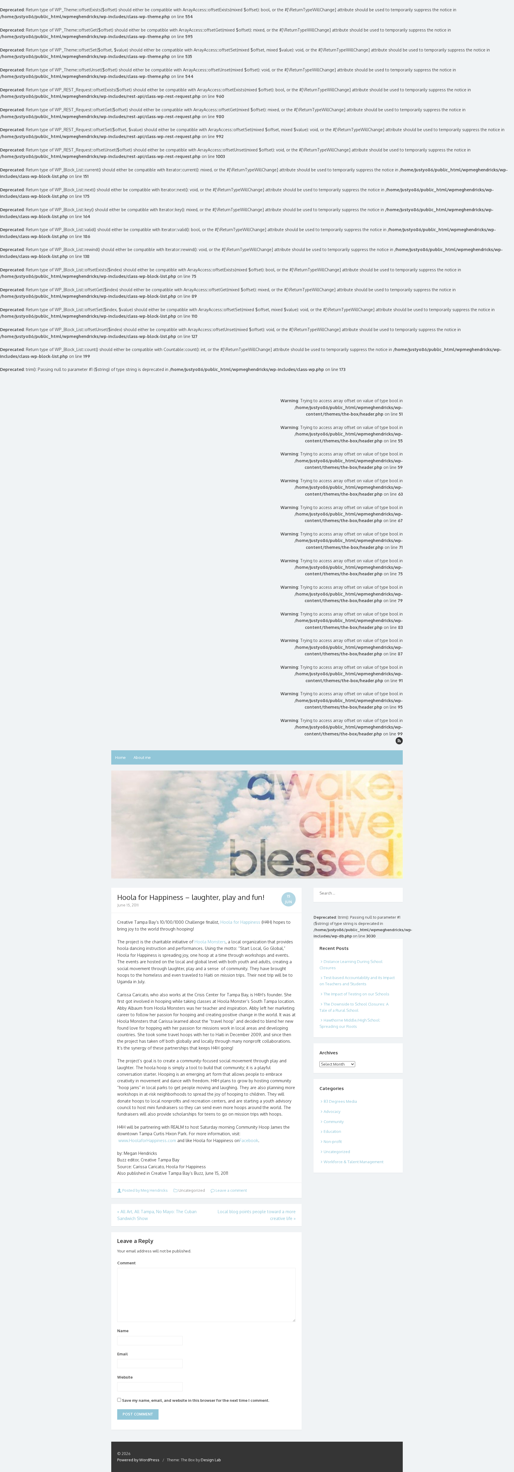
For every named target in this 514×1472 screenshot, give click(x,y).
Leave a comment (231, 1190)
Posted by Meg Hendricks (145, 1190)
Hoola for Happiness (240, 922)
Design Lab (211, 1459)
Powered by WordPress (138, 1459)
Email (122, 1354)
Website (125, 1377)
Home (120, 757)
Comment (126, 1262)
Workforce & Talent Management (353, 1161)
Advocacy (332, 1111)
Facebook (248, 1140)
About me (142, 757)
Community (334, 1121)
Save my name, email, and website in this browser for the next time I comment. (195, 1400)
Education (332, 1131)
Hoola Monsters (210, 941)
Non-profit (333, 1141)
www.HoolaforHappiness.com (147, 1140)
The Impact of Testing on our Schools (356, 994)
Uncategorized (337, 1151)
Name (122, 1330)
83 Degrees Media (340, 1101)
